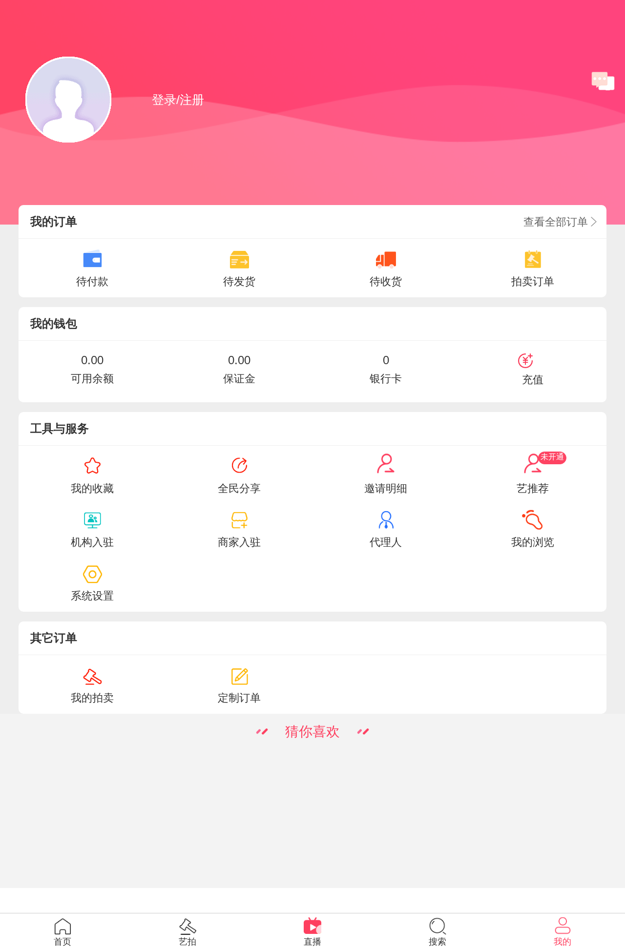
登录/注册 (178, 99)
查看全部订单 (557, 222)
